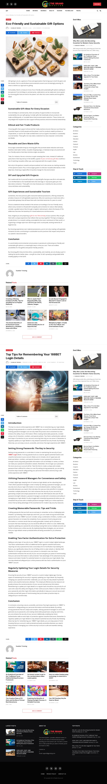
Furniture (75, 147)
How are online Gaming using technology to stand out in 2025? (58, 676)
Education (75, 139)
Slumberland (76, 157)
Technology (69, 10)
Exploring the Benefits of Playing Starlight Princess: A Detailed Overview (36, 700)
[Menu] (7, 11)
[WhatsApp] (2, 95)
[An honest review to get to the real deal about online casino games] (37, 666)
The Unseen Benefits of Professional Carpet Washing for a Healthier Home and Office (14, 325)
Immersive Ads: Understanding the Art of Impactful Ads (35, 324)
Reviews (35, 10)
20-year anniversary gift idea (49, 159)
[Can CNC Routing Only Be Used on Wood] (58, 690)
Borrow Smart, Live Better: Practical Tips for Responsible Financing (91, 117)
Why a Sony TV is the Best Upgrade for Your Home (91, 76)
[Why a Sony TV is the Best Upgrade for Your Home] (77, 77)
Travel (78, 10)
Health (51, 10)
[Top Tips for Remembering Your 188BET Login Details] (37, 391)
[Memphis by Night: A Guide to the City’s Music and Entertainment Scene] (58, 315)
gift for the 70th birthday (38, 216)
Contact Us (62, 774)
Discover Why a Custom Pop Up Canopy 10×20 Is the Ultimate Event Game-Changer (92, 97)
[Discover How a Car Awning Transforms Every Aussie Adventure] (77, 108)
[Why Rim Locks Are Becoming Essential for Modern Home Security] (87, 31)
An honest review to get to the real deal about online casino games (36, 676)
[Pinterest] (2, 99)
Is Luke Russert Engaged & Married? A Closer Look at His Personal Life (58, 300)
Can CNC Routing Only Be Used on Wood (57, 699)
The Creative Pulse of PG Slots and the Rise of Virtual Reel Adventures (15, 700)
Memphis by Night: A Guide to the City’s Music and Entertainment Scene (58, 324)
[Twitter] (2, 88)
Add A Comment (37, 337)
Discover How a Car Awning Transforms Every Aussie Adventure (92, 107)
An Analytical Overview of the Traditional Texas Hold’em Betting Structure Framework (91, 57)
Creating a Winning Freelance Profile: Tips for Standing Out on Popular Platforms (14, 301)
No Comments (38, 28)
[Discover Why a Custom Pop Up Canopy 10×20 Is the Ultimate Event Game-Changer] (77, 97)
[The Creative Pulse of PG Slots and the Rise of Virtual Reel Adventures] (15, 690)
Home (28, 10)
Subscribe (97, 4)
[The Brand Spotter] (53, 4)
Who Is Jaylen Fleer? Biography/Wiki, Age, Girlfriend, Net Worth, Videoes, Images (34, 301)
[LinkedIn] (2, 92)
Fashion (59, 10)
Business (43, 10)
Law (74, 152)
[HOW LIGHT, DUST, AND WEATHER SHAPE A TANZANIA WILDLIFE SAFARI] (77, 68)
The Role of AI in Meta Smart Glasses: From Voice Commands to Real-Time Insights (92, 86)
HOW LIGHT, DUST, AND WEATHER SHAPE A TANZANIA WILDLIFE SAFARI (92, 67)
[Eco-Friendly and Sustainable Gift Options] (37, 56)
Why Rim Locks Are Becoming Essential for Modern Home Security (86, 42)
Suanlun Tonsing (16, 28)
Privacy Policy (51, 774)
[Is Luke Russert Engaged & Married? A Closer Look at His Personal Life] (58, 291)
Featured (75, 144)
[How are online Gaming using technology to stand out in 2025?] (58, 666)
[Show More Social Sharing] (44, 32)
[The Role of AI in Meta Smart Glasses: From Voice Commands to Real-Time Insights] (77, 86)
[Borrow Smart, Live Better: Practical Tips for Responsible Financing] (77, 118)
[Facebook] (2, 85)
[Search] (100, 11)
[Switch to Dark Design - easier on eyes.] (97, 10)
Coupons (75, 136)
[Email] (2, 102)
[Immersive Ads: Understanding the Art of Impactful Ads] (37, 315)
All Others (75, 131)
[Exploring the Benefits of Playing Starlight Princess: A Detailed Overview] (37, 690)
